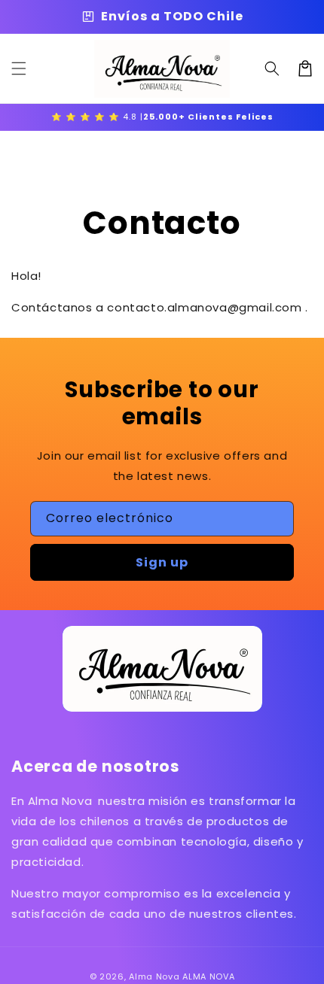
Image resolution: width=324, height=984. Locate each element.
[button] (18, 68)
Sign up (162, 562)
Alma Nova (154, 976)
